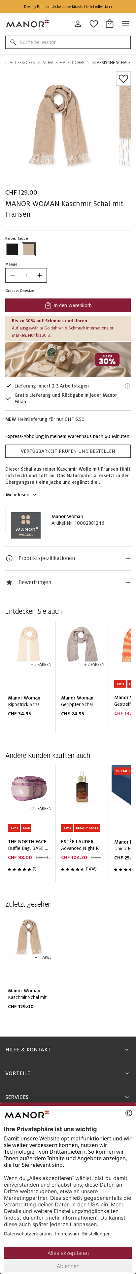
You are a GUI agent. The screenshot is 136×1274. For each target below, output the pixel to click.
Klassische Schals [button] (111, 62)
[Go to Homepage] (27, 23)
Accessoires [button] (22, 62)
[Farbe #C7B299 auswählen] (29, 249)
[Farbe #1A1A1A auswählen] (12, 249)
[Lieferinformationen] (127, 386)
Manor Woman (67, 516)
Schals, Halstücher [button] (64, 62)
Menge (11, 264)
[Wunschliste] (123, 78)
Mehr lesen (17, 494)
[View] (68, 360)
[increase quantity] (40, 275)
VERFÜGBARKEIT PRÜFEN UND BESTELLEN (68, 451)
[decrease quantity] (12, 275)
